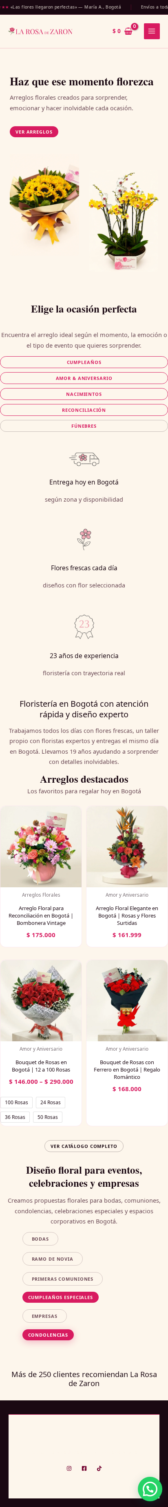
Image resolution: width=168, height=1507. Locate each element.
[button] (34, 131)
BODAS (40, 1239)
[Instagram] (69, 1468)
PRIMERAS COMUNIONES (63, 1279)
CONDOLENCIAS (48, 1335)
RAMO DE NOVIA (52, 1259)
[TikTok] (99, 1468)
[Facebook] (84, 1468)
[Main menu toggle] (152, 31)
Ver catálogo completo (84, 1146)
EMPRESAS (44, 1316)
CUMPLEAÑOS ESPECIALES (60, 1297)
